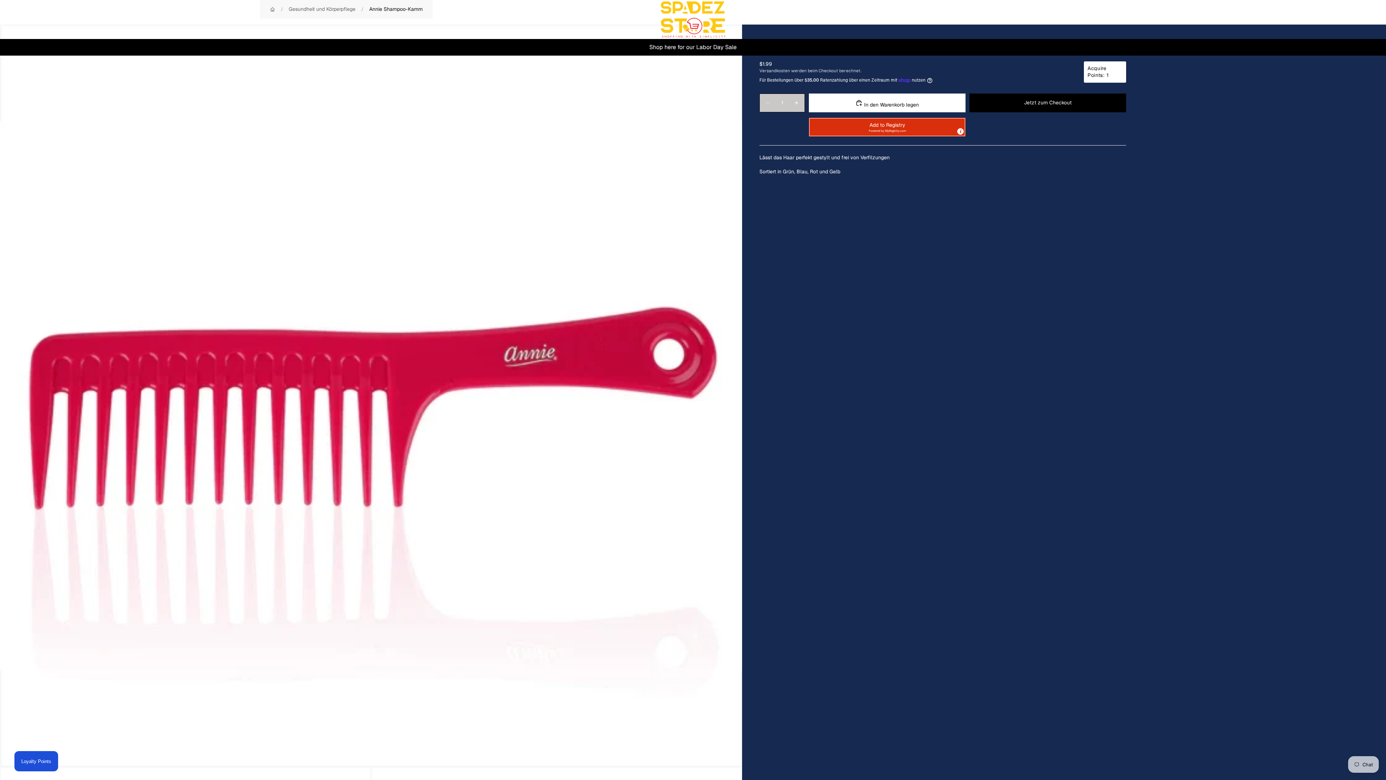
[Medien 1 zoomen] (371, 396)
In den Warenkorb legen (891, 104)
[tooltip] (960, 131)
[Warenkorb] (1364, 19)
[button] (887, 127)
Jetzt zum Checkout (1048, 102)
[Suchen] (1333, 19)
